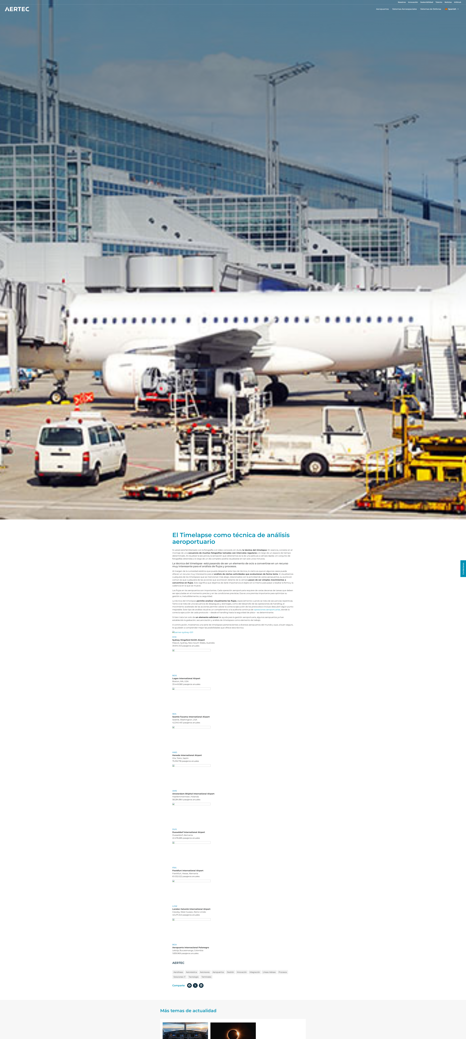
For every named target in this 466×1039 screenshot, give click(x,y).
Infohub (457, 2)
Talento (439, 2)
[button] (189, 985)
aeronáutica (191, 972)
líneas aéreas (269, 972)
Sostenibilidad (426, 2)
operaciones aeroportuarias (267, 609)
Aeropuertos (382, 9)
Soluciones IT (180, 977)
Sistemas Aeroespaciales (404, 9)
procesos (283, 972)
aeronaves (205, 972)
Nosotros (402, 2)
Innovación (413, 2)
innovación (242, 972)
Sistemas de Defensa (430, 9)
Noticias (448, 2)
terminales (206, 977)
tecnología (193, 977)
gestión (230, 972)
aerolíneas (178, 972)
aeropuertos (218, 972)
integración (255, 972)
